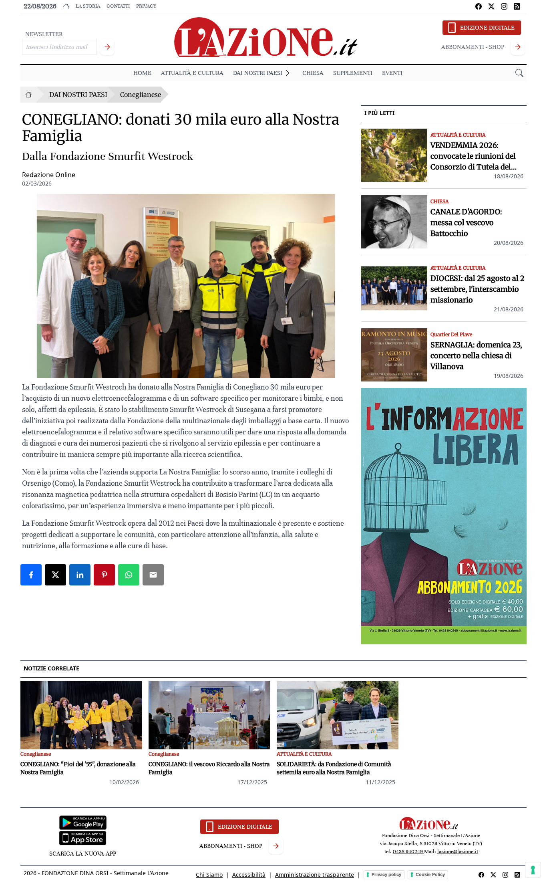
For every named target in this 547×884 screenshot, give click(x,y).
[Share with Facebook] (31, 574)
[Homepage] (28, 95)
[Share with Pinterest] (104, 574)
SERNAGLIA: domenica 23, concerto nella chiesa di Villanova (476, 355)
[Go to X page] (491, 6)
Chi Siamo (209, 874)
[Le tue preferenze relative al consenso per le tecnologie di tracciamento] (533, 870)
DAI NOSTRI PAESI (257, 73)
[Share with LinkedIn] (79, 574)
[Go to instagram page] (504, 6)
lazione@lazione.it (457, 851)
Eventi (392, 73)
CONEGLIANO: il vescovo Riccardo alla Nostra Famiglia (209, 768)
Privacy (146, 6)
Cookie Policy (430, 874)
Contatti (118, 6)
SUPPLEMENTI (352, 73)
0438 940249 (408, 851)
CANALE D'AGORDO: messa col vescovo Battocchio (466, 222)
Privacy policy (386, 874)
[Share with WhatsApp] (128, 574)
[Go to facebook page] (478, 6)
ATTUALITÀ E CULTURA (192, 73)
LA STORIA (88, 6)
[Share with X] (55, 574)
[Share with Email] (153, 574)
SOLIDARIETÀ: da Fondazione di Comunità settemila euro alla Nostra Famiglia (334, 768)
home (142, 73)
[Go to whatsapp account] (517, 6)
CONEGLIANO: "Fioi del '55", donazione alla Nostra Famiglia (78, 768)
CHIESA (313, 73)
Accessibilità (248, 874)
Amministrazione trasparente (314, 874)
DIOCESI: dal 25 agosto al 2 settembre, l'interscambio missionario (477, 289)
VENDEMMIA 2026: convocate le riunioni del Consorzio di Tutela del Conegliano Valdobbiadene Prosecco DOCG (476, 156)
